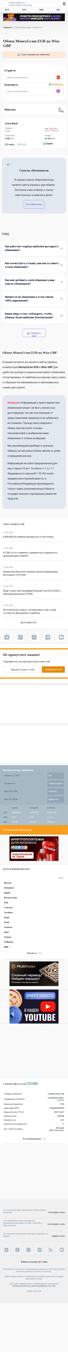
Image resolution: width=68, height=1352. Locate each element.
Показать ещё (35, 334)
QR (53, 1286)
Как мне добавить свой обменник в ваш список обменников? (30, 282)
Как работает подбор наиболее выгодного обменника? (32, 248)
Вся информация (32, 1139)
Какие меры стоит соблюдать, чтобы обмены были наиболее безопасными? (29, 315)
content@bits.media (56, 1224)
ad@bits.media (58, 1236)
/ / (22, 144)
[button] (59, 77)
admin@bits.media (56, 1212)
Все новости (28, 622)
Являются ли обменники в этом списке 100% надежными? (29, 298)
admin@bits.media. (34, 1279)
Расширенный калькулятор (17, 830)
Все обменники (34, 204)
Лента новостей (13, 524)
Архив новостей (34, 1291)
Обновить (32, 953)
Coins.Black (11, 123)
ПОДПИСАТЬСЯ (53, 669)
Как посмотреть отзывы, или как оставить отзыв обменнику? (32, 265)
